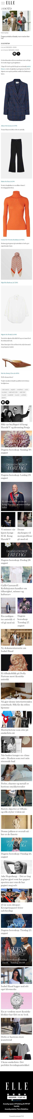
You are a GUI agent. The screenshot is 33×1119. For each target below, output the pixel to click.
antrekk (23, 395)
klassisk (4, 392)
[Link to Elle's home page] (17, 1086)
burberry (10, 395)
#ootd (4, 398)
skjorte (13, 389)
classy (4, 395)
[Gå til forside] (10, 3)
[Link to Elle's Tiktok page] (19, 1094)
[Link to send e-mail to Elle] (25, 1094)
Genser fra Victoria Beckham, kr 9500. (13, 239)
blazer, (3, 69)
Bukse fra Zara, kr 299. (8, 181)
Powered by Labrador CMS (16, 1116)
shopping (20, 389)
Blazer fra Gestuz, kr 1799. (9, 126)
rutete (29, 66)
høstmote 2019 (13, 392)
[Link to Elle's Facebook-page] (14, 1094)
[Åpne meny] (2, 2)
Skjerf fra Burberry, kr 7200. (9, 282)
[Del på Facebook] (14, 54)
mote (26, 389)
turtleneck (5, 389)
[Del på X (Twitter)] (18, 54)
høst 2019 (22, 392)
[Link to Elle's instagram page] (8, 1094)
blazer (17, 395)
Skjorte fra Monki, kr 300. (9, 334)
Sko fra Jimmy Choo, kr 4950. (10, 373)
